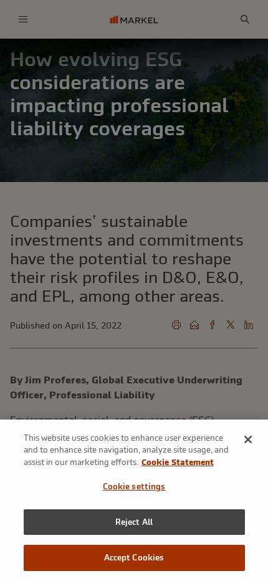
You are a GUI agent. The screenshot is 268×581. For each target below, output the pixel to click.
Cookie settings (134, 486)
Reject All (134, 522)
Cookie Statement (177, 462)
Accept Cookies (134, 557)
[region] (134, 500)
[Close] (248, 439)
